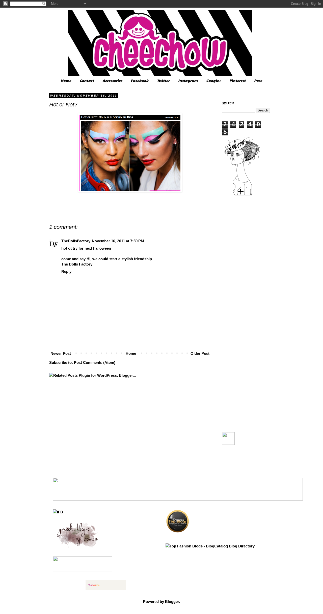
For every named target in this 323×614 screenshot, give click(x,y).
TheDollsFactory (75, 241)
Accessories (112, 80)
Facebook (139, 80)
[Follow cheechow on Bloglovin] (242, 195)
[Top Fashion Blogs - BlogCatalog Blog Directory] (210, 546)
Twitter (163, 80)
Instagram (188, 80)
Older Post (200, 353)
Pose (258, 80)
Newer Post (60, 353)
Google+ (213, 80)
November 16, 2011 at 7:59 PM (118, 241)
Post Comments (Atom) (94, 362)
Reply (66, 271)
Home (66, 80)
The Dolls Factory (76, 264)
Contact (87, 80)
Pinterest (237, 80)
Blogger (172, 601)
